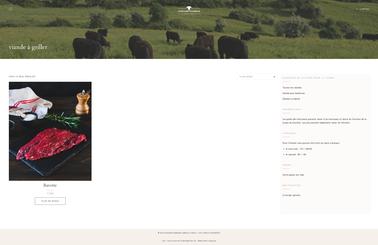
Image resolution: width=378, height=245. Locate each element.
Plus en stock (50, 201)
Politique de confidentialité (181, 241)
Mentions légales (207, 241)
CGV (164, 241)
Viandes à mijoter (291, 98)
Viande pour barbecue (293, 93)
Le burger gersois (291, 195)
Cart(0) (364, 9)
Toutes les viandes (292, 87)
